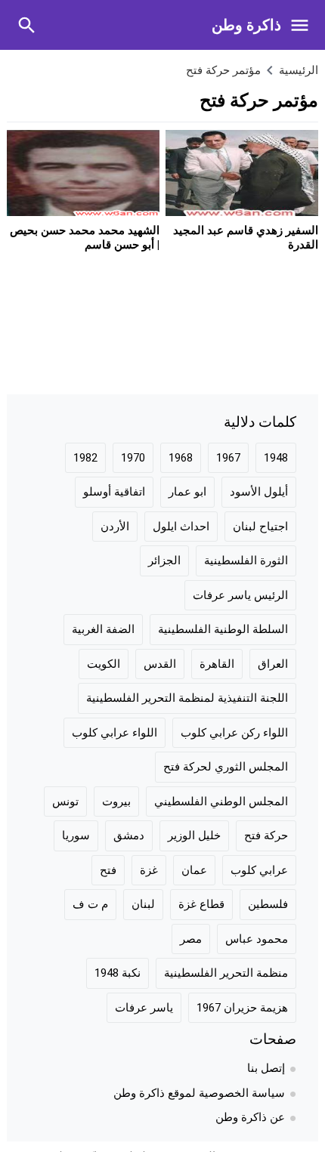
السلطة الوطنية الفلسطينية (223, 629)
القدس (160, 664)
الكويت (103, 664)
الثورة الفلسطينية (246, 560)
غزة (149, 870)
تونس (65, 801)
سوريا (76, 835)
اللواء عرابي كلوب (114, 733)
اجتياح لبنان (260, 526)
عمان (194, 870)
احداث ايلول (181, 526)
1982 (85, 458)
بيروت (116, 801)
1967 (228, 458)
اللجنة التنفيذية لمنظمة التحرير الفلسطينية (187, 698)
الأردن (115, 526)
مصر (191, 939)
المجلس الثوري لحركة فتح (225, 767)
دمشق (128, 835)
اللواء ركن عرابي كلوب (234, 733)
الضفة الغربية (103, 629)
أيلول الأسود (259, 492)
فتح (108, 870)
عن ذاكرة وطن (250, 1117)
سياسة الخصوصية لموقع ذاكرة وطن (199, 1093)
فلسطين (268, 904)
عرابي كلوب (259, 870)
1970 (133, 458)
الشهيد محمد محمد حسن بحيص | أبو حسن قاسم (84, 238)
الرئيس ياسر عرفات (240, 595)
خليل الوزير (194, 835)
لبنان (143, 904)
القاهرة (217, 664)
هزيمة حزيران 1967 (242, 1008)
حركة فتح (266, 835)
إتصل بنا (266, 1068)
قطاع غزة (201, 904)
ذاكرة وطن (246, 25)
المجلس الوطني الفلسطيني (221, 801)
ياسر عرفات (144, 1008)
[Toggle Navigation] (303, 25)
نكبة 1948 (117, 973)
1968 (181, 458)
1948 (276, 458)
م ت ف (90, 904)
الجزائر (164, 560)
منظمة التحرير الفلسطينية (226, 973)
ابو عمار (187, 492)
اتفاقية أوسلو (114, 492)
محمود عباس (256, 939)
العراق (273, 664)
